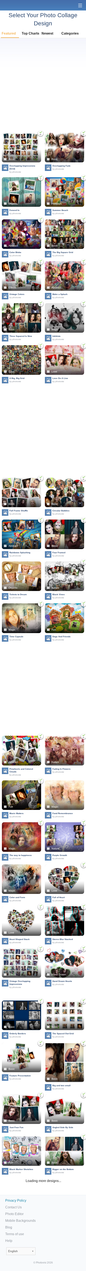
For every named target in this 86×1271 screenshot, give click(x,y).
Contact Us (13, 1207)
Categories (70, 33)
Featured (9, 33)
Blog (8, 1227)
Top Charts (30, 33)
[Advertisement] (43, 85)
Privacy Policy (15, 1200)
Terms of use (14, 1234)
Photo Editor (14, 1214)
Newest (47, 33)
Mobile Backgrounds (20, 1220)
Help (8, 1241)
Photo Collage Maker (16, 5)
